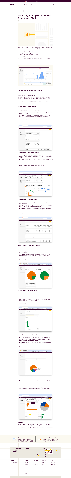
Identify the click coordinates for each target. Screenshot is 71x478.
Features (26, 462)
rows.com (40, 432)
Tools (26, 473)
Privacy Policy (53, 464)
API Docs (35, 466)
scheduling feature (24, 97)
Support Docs (36, 464)
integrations (28, 59)
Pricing (35, 469)
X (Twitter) (44, 466)
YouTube (43, 471)
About (43, 462)
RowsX (26, 466)
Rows (19, 58)
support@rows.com (43, 1)
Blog (34, 462)
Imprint (52, 466)
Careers (43, 464)
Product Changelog (37, 471)
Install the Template (22, 121)
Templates (27, 469)
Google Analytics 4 (36, 92)
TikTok (43, 469)
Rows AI (26, 464)
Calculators (27, 471)
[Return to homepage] (12, 4)
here (33, 63)
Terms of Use (53, 462)
